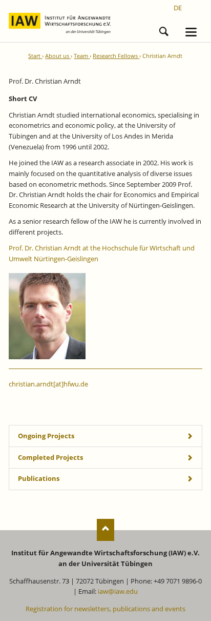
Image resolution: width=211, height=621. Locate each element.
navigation (191, 32)
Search (164, 30)
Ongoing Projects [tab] (46, 435)
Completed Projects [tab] (50, 457)
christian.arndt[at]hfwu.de (48, 384)
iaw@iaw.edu (118, 591)
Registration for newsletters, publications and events (105, 608)
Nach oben (106, 530)
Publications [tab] (38, 478)
